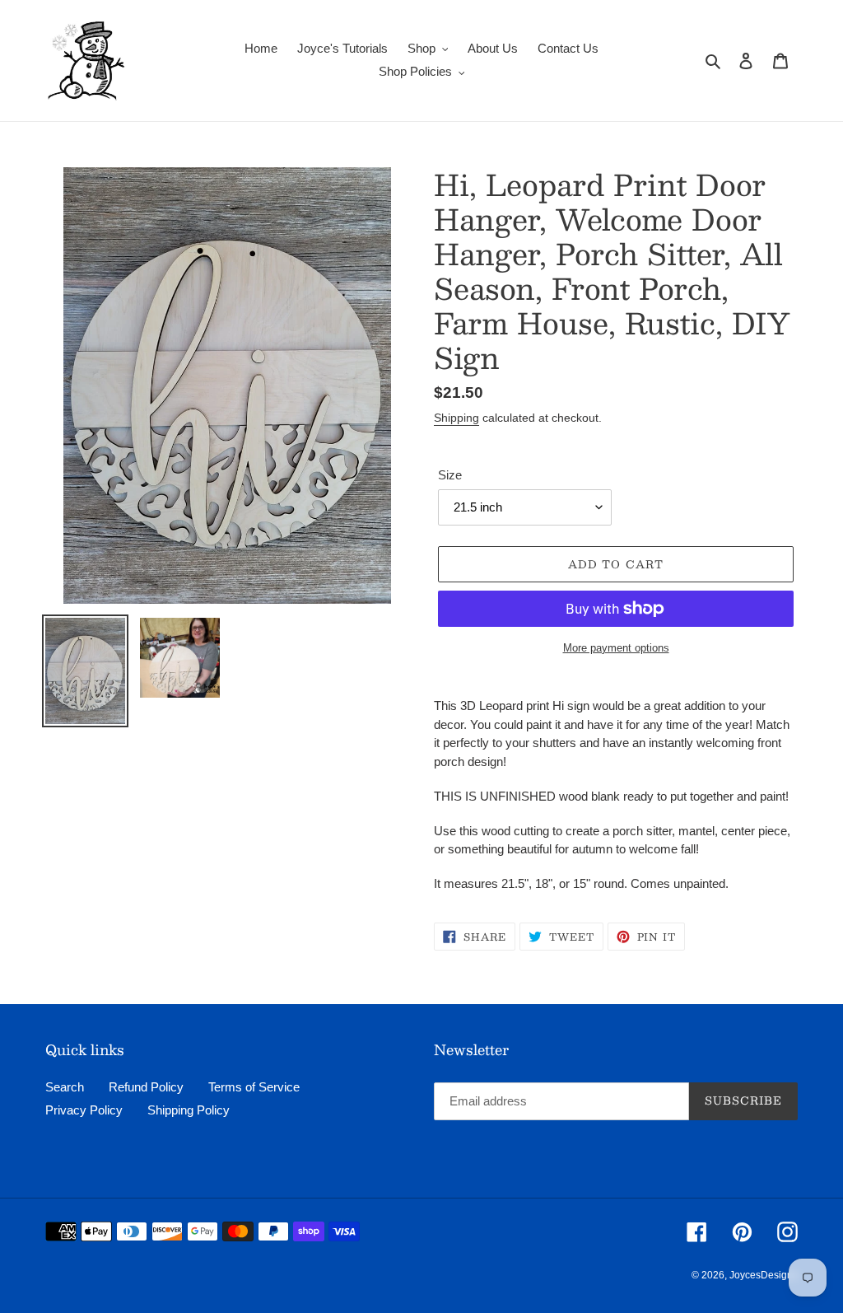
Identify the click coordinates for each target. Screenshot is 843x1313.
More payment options (616, 648)
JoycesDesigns (763, 1275)
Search (64, 1087)
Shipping (456, 417)
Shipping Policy (188, 1110)
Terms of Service (254, 1087)
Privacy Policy (84, 1110)
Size (450, 475)
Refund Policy (146, 1087)
